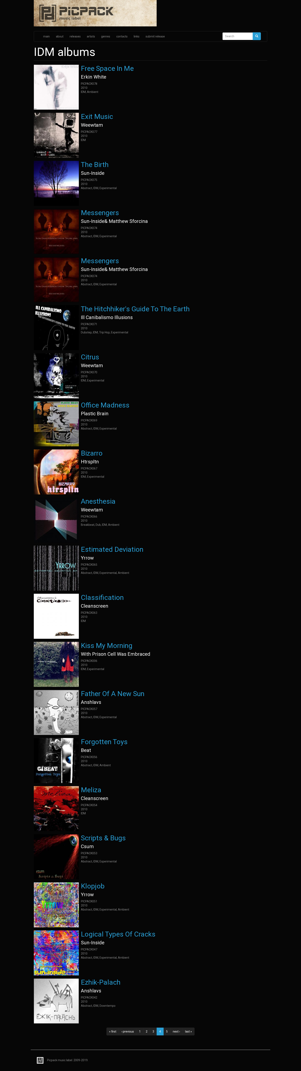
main (46, 36)
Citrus (90, 357)
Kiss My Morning (106, 645)
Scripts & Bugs (103, 838)
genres (105, 36)
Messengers (100, 213)
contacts (122, 36)
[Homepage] (150, 13)
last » (188, 1031)
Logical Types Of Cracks (118, 934)
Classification (102, 597)
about (59, 36)
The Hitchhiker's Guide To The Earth (135, 309)
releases (75, 36)
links (136, 36)
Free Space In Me (107, 68)
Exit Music (97, 116)
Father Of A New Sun (112, 694)
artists (91, 36)
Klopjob (93, 886)
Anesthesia (98, 501)
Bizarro (92, 453)
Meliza (91, 790)
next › (176, 1031)
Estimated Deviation (112, 549)
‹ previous (127, 1031)
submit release (155, 36)
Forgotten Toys (104, 742)
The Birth (95, 164)
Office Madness (105, 405)
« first (112, 1031)
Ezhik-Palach (100, 982)
